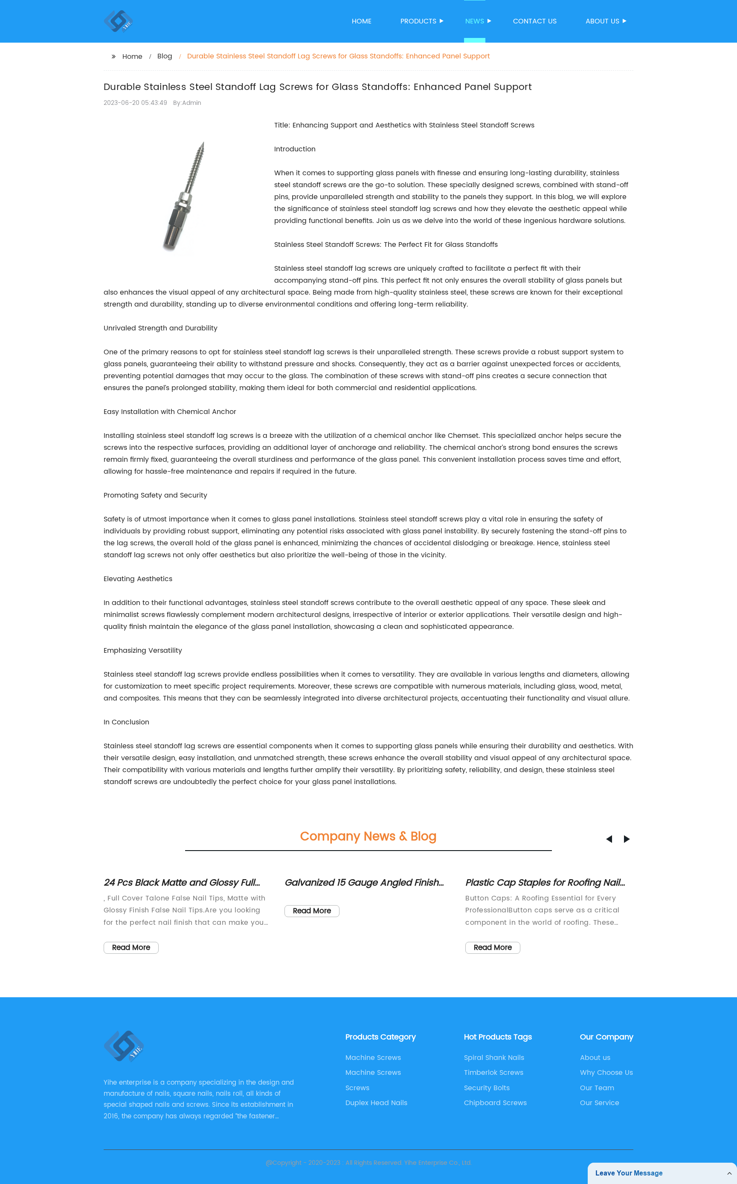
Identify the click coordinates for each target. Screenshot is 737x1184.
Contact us (535, 21)
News (474, 21)
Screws (357, 1088)
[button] (609, 839)
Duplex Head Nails (376, 1103)
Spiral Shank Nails (494, 1058)
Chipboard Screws (495, 1103)
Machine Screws (373, 1058)
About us (602, 21)
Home (361, 21)
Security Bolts (487, 1088)
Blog (164, 56)
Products (418, 21)
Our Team (597, 1088)
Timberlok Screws (493, 1073)
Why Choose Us (606, 1072)
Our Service (599, 1103)
